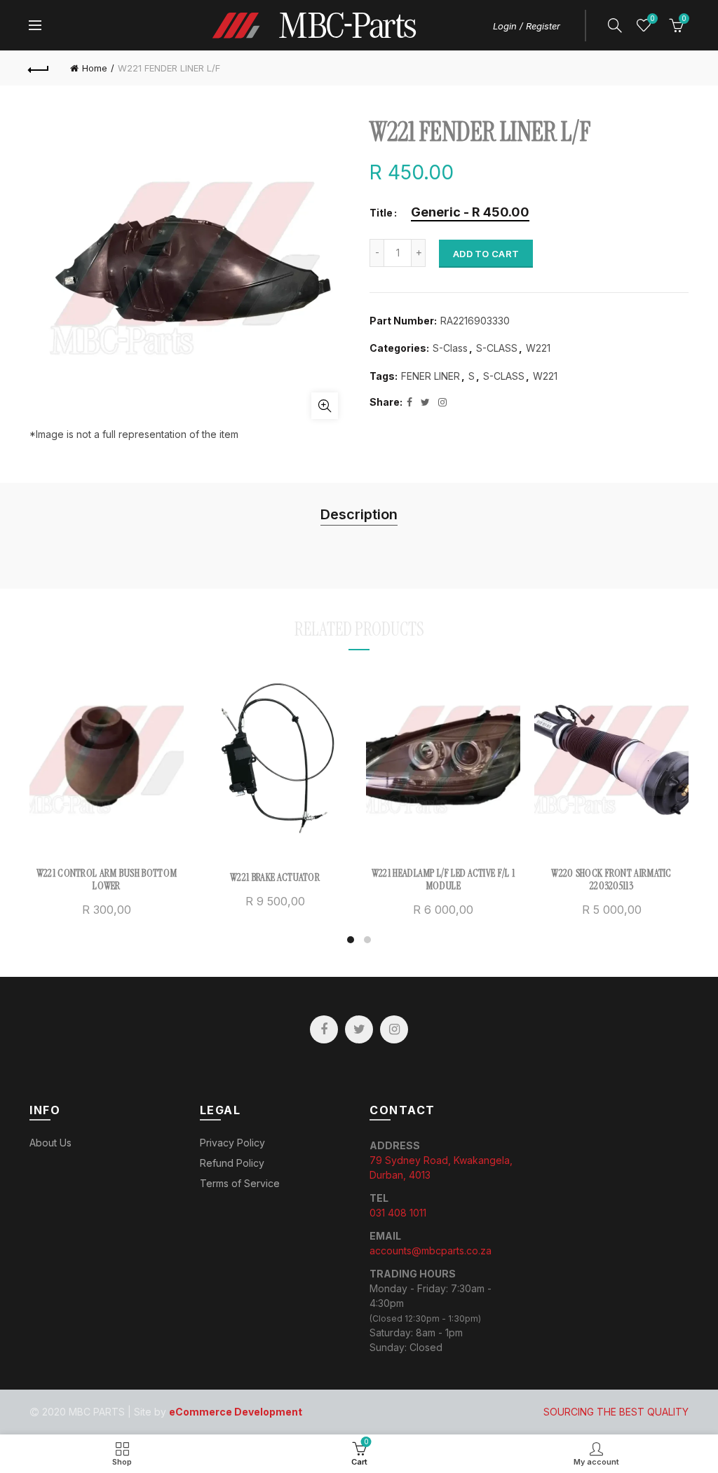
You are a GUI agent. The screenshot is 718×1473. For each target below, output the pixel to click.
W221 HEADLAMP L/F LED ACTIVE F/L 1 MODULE (443, 879)
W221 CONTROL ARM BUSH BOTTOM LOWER (106, 879)
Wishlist (652, 18)
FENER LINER (430, 376)
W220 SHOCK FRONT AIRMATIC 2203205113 (611, 879)
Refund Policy (232, 1163)
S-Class (450, 348)
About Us (50, 1143)
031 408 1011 (398, 1213)
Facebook (324, 1029)
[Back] (39, 68)
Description (359, 514)
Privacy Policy (232, 1143)
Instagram (394, 1029)
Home (94, 68)
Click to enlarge (324, 405)
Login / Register (526, 26)
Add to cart (486, 253)
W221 (538, 348)
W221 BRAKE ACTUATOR (275, 877)
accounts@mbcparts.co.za (431, 1250)
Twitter (359, 1029)
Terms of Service (240, 1183)
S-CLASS (496, 348)
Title (381, 213)
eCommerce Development (235, 1412)
